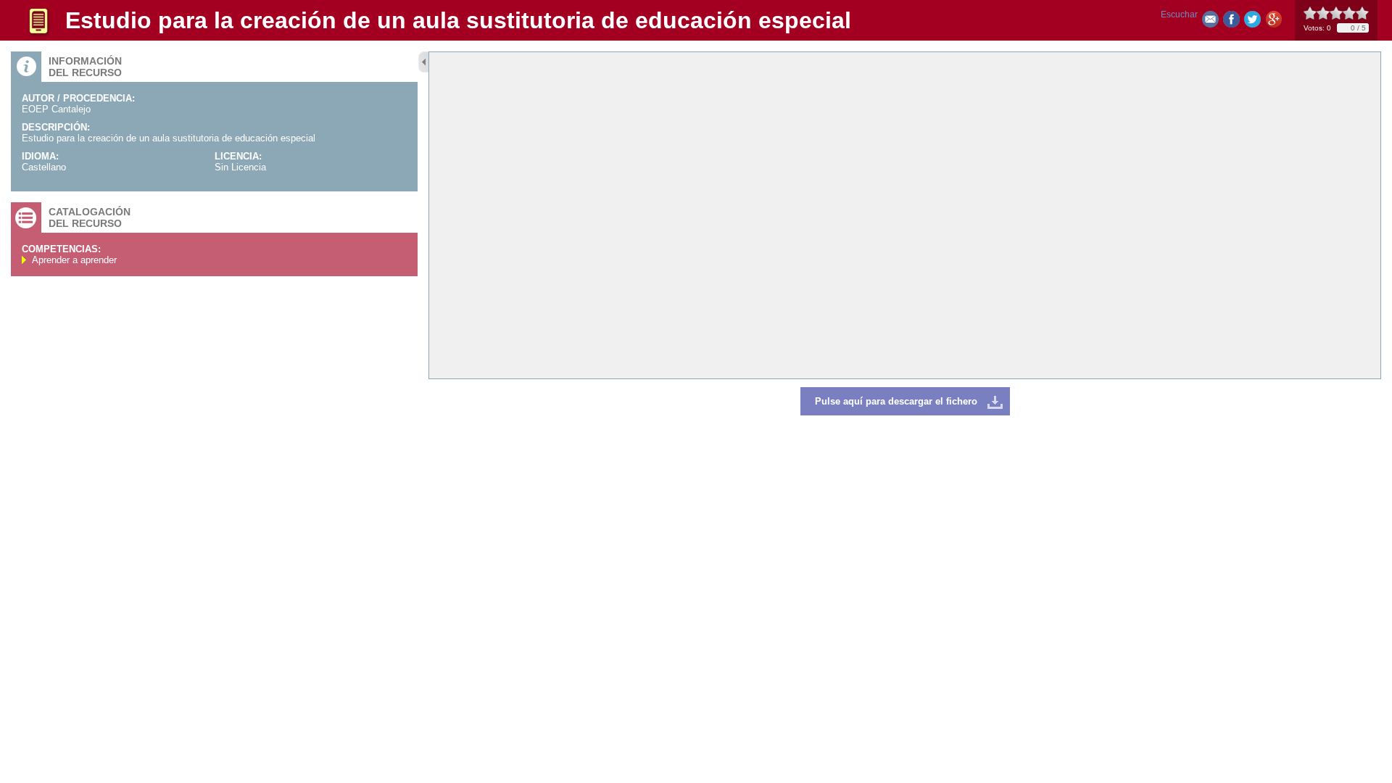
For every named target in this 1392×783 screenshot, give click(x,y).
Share (1231, 22)
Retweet (1252, 22)
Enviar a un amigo (1210, 22)
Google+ (1273, 22)
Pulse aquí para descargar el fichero (896, 401)
